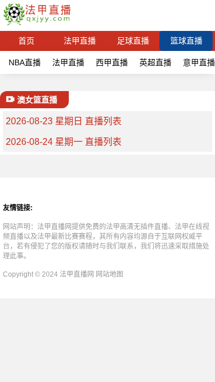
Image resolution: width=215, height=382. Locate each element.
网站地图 (109, 274)
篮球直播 (186, 40)
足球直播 (133, 40)
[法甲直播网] (37, 25)
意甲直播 (199, 62)
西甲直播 (112, 62)
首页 (26, 40)
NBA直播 (25, 62)
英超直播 (155, 62)
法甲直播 (80, 40)
